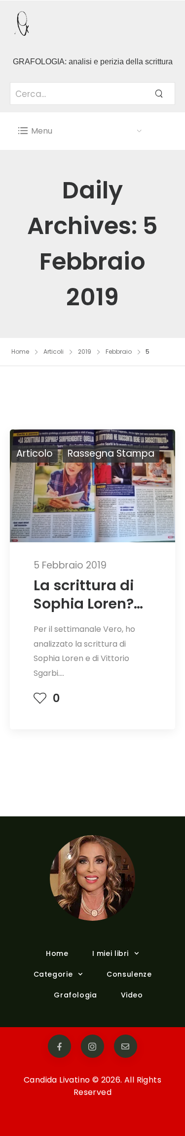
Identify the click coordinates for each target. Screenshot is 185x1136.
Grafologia (75, 995)
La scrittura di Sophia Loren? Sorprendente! (86, 603)
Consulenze (129, 974)
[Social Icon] (59, 1046)
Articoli (53, 351)
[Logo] (80, 24)
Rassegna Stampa (111, 453)
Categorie (53, 974)
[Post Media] (92, 485)
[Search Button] (159, 93)
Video (132, 995)
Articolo (34, 453)
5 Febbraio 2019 (70, 565)
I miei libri (110, 953)
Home (20, 351)
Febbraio (119, 351)
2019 (84, 351)
